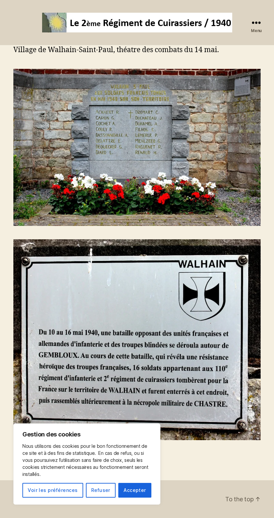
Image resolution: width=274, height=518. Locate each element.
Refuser (100, 490)
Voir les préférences (53, 490)
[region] (86, 464)
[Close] (153, 429)
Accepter (135, 490)
